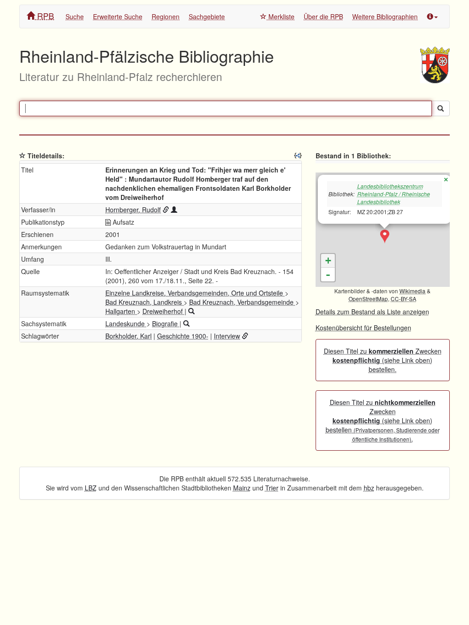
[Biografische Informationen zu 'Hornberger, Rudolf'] (174, 209)
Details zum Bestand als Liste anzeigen (372, 311)
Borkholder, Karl (128, 335)
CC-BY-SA (403, 298)
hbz (369, 487)
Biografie (166, 323)
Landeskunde (126, 323)
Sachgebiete (207, 16)
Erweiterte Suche (117, 16)
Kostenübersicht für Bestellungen (363, 327)
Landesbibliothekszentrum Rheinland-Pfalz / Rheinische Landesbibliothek (393, 193)
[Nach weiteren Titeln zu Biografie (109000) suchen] (186, 323)
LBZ (91, 487)
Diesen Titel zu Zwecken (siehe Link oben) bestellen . (383, 420)
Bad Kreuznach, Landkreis (144, 302)
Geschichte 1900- (182, 335)
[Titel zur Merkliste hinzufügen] (22, 155)
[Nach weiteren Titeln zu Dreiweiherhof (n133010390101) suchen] (191, 311)
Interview (227, 335)
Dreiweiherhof (163, 311)
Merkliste (280, 16)
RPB (44, 16)
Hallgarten (121, 311)
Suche (74, 16)
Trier (271, 487)
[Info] (432, 16)
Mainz (242, 487)
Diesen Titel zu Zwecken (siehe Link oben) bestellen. (383, 360)
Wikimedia (412, 291)
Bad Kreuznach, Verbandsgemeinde (242, 302)
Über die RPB (323, 16)
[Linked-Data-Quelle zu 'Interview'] (245, 335)
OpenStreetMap (368, 298)
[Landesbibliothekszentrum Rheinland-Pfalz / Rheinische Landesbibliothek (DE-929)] (384, 236)
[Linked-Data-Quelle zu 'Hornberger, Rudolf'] (166, 209)
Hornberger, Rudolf (133, 209)
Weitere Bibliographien (385, 16)
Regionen (166, 16)
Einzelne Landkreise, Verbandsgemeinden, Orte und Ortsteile (195, 292)
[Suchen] (440, 108)
